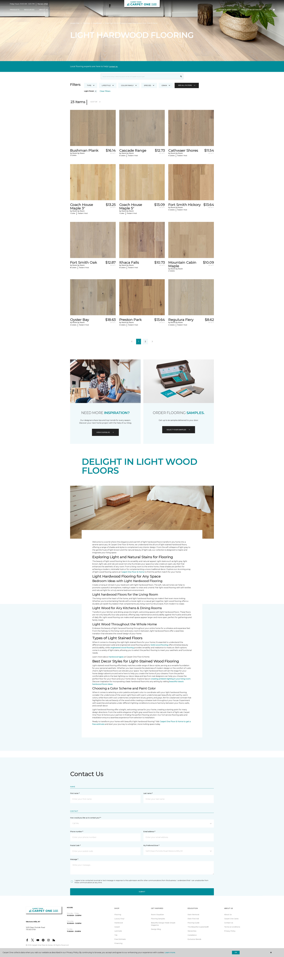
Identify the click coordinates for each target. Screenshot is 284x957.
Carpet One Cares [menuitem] (231, 919)
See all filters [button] (185, 85)
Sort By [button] (93, 102)
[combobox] (140, 76)
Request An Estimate (251, 10)
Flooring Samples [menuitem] (158, 919)
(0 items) (274, 9)
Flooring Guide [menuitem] (193, 923)
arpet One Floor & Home (133, 572)
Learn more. (170, 952)
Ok (236, 952)
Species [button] (147, 85)
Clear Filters (105, 91)
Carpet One (74, 23)
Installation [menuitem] (192, 935)
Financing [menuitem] (118, 943)
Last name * (148, 793)
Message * (74, 859)
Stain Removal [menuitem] (193, 915)
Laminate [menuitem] (118, 931)
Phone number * (76, 831)
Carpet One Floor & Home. (42, 945)
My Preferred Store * (151, 845)
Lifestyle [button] (106, 85)
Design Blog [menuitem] (156, 929)
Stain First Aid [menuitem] (193, 919)
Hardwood (97, 23)
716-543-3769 (42, 4)
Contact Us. (113, 67)
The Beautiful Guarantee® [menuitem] (198, 927)
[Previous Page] (131, 341)
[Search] (181, 76)
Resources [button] (29, 10)
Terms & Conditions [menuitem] (232, 927)
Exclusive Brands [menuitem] (194, 939)
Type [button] (89, 85)
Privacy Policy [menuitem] (229, 931)
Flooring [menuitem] (117, 915)
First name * (75, 793)
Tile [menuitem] (115, 935)
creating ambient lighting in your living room (171, 679)
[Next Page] (152, 341)
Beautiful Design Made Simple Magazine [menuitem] (163, 924)
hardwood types (116, 657)
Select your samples (176, 430)
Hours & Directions (228, 10)
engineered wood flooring (122, 648)
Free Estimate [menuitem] (120, 939)
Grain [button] (164, 85)
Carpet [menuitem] (117, 927)
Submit (142, 892)
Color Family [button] (127, 85)
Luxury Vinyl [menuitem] (119, 919)
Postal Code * (75, 845)
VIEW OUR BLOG (103, 432)
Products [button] (14, 10)
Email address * (149, 831)
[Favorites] (270, 9)
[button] (265, 9)
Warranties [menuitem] (192, 931)
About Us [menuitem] (228, 915)
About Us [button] (43, 10)
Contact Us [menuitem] (228, 923)
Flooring (86, 23)
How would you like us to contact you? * (85, 818)
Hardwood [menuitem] (118, 923)
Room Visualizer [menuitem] (157, 915)
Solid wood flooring (159, 645)
